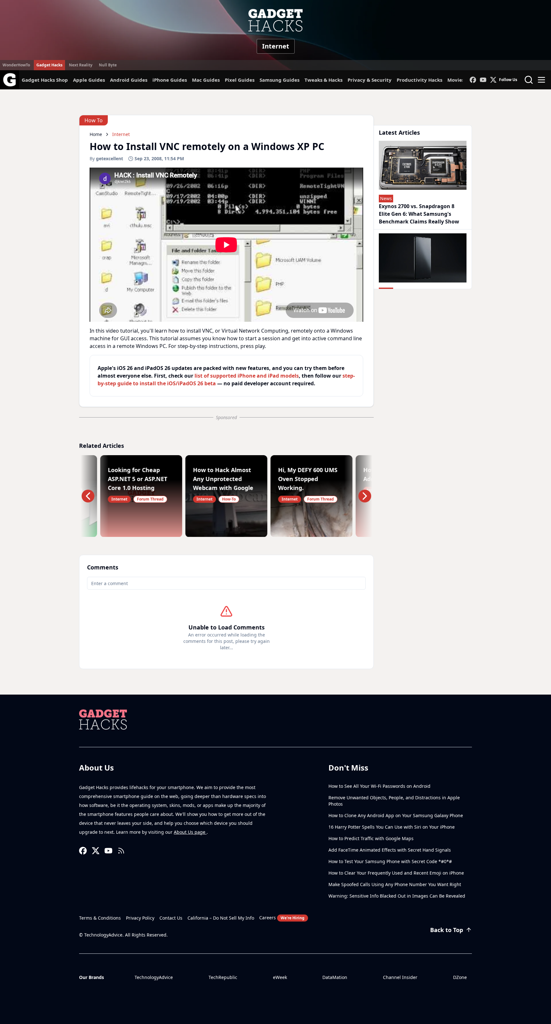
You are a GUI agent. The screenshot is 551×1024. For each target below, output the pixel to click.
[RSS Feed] (121, 851)
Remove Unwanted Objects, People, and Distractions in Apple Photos (394, 800)
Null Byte (108, 65)
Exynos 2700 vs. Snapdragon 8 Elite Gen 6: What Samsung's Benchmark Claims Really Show (419, 214)
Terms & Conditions (100, 918)
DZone (460, 977)
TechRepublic (223, 977)
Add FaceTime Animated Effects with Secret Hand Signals (389, 850)
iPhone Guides (169, 80)
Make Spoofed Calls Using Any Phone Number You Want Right (394, 884)
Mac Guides (206, 80)
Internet (275, 46)
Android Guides (128, 80)
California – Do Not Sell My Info (220, 918)
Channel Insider (400, 977)
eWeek (280, 977)
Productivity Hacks (419, 80)
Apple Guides (89, 80)
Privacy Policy (140, 918)
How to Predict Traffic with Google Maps (371, 838)
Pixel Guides (239, 80)
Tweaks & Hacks (323, 80)
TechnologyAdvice (154, 977)
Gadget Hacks (49, 65)
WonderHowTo (16, 65)
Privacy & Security (370, 80)
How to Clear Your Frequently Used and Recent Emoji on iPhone (396, 873)
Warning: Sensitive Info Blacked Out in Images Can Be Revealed (396, 896)
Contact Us (170, 918)
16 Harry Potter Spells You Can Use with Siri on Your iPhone (391, 827)
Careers (282, 918)
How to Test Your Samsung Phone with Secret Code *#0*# (390, 861)
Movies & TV (461, 80)
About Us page (190, 832)
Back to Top (446, 930)
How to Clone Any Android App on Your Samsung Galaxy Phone (395, 815)
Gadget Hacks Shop (45, 80)
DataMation (334, 977)
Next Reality (80, 65)
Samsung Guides (279, 80)
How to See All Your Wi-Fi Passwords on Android (379, 786)
